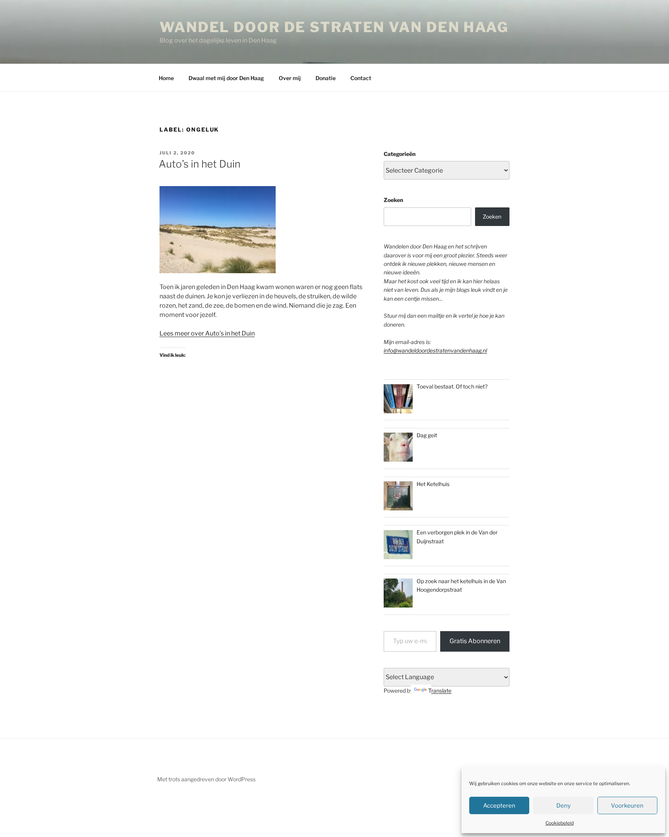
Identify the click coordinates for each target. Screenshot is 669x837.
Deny (563, 805)
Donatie (326, 78)
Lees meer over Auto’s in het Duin (207, 333)
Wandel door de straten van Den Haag (334, 27)
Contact (360, 78)
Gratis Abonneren (474, 641)
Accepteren (499, 805)
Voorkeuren (627, 805)
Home (166, 78)
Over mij (290, 78)
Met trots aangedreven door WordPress (206, 779)
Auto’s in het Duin (199, 164)
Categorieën (399, 154)
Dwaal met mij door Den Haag (226, 78)
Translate (439, 690)
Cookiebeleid (559, 823)
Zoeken (393, 200)
